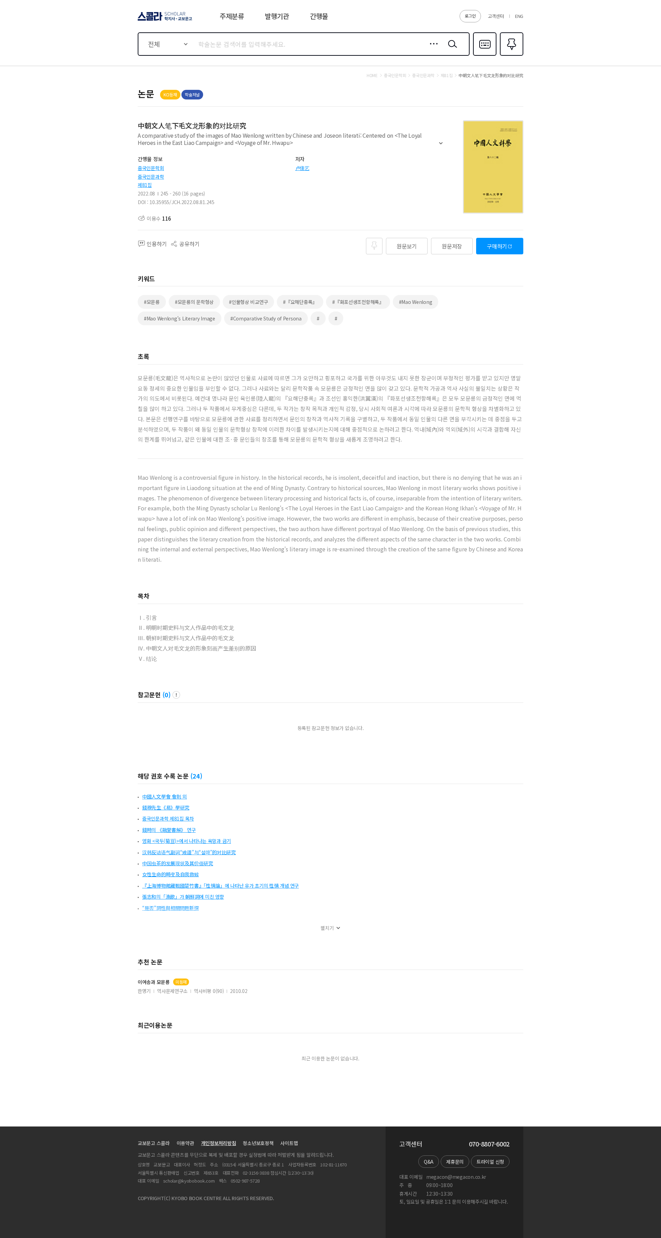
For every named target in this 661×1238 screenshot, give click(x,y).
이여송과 (154, 982)
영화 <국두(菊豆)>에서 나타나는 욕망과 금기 (186, 840)
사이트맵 (289, 1143)
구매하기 (497, 246)
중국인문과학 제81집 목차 (168, 818)
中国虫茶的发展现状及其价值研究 (177, 863)
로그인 (470, 16)
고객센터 (496, 16)
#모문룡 (152, 301)
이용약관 (185, 1143)
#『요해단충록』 (300, 301)
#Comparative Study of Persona (266, 318)
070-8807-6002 (489, 1144)
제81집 (145, 184)
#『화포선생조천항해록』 (358, 301)
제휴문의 (455, 1161)
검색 (451, 49)
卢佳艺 (302, 168)
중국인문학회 (151, 168)
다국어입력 (485, 55)
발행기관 (277, 16)
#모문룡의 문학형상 (194, 301)
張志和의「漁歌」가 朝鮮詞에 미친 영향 (183, 896)
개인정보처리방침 (218, 1143)
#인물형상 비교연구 (248, 301)
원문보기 (407, 246)
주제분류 (232, 16)
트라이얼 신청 (490, 1161)
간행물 (319, 16)
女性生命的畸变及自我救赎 (170, 874)
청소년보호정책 (258, 1143)
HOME (372, 75)
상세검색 (432, 49)
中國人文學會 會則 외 (164, 796)
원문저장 (452, 246)
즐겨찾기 (511, 55)
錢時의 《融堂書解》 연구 (169, 829)
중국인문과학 (151, 176)
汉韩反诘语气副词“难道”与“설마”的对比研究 (189, 852)
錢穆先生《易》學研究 (165, 807)
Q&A (428, 1161)
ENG (519, 16)
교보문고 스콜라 (154, 1143)
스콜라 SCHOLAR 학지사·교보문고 (164, 20)
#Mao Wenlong (415, 301)
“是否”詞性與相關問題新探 (170, 907)
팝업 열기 (176, 695)
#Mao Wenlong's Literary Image (179, 318)
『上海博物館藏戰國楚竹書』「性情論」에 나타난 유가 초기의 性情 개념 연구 (220, 885)
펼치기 (441, 146)
